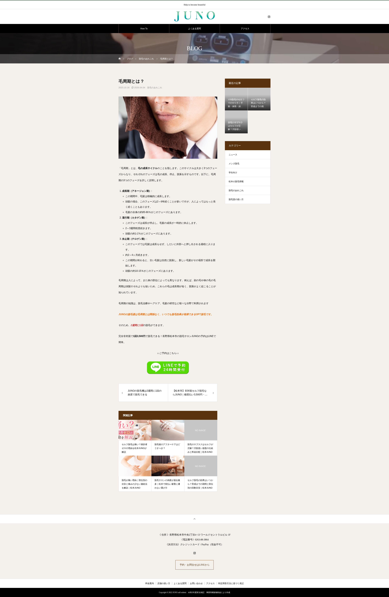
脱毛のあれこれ (154, 87)
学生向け (233, 172)
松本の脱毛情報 (236, 181)
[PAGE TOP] (194, 518)
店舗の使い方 (163, 583)
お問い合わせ (196, 583)
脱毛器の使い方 (236, 199)
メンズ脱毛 (234, 163)
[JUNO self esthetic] (194, 16)
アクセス (245, 28)
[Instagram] (268, 16)
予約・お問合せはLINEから (195, 564)
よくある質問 (194, 28)
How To (144, 28)
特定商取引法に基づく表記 (231, 583)
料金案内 (149, 583)
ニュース (233, 155)
